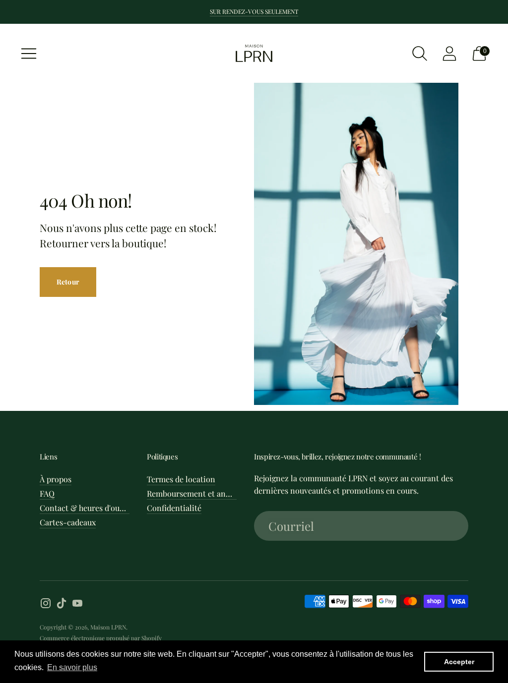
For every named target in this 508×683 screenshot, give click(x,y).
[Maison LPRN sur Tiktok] (61, 605)
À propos (55, 479)
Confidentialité (174, 508)
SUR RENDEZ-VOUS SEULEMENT (254, 11)
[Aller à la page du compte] (449, 53)
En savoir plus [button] (72, 667)
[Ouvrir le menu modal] (29, 53)
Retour (68, 281)
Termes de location (181, 479)
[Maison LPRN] (254, 53)
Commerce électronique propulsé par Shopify (101, 638)
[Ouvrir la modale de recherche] (420, 53)
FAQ (47, 493)
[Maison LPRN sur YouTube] (77, 605)
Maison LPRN (108, 627)
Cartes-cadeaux (68, 522)
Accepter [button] (459, 662)
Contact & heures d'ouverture (93, 508)
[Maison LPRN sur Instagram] (46, 605)
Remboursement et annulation (201, 493)
